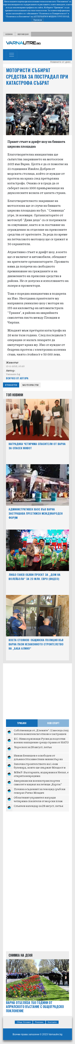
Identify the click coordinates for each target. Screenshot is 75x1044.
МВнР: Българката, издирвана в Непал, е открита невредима (41, 774)
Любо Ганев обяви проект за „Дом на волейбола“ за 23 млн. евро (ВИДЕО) (34, 576)
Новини (9, 34)
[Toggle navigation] (11, 55)
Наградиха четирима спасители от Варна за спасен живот (37, 446)
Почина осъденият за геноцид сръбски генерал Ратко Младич (39, 790)
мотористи (30, 385)
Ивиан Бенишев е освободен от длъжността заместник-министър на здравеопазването (38, 758)
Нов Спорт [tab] (53, 723)
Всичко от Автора (17, 378)
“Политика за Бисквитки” (17, 16)
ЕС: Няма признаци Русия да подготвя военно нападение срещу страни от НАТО (41, 740)
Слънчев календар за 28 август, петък (38, 806)
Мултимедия (23, 34)
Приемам (37, 19)
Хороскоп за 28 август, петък (33, 747)
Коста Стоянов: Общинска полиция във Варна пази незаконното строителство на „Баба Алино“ (36, 644)
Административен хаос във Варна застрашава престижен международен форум (36, 513)
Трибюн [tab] (21, 723)
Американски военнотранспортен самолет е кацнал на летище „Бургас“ (38, 782)
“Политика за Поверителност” (52, 13)
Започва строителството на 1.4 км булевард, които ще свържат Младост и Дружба (40, 767)
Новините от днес (60, 62)
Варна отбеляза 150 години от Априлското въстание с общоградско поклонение (35, 1007)
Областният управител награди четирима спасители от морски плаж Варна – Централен (38, 800)
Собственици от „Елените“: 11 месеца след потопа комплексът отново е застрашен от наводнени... (41, 733)
